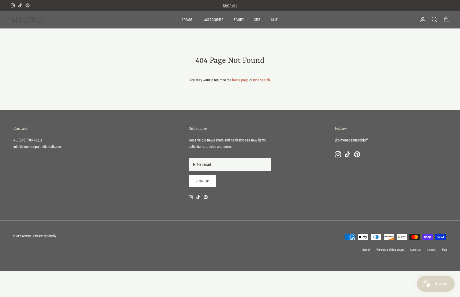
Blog (444, 250)
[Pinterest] (28, 5)
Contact (431, 250)
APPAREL (188, 20)
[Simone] (27, 20)
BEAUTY (239, 20)
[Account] (421, 19)
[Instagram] (13, 5)
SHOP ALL (230, 5)
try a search (261, 80)
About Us (415, 250)
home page (240, 80)
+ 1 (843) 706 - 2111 (27, 140)
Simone (27, 236)
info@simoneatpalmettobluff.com (37, 146)
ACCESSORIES (213, 20)
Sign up (202, 181)
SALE (274, 20)
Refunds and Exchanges (390, 250)
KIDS (257, 20)
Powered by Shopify (44, 236)
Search (366, 250)
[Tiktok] (20, 5)
